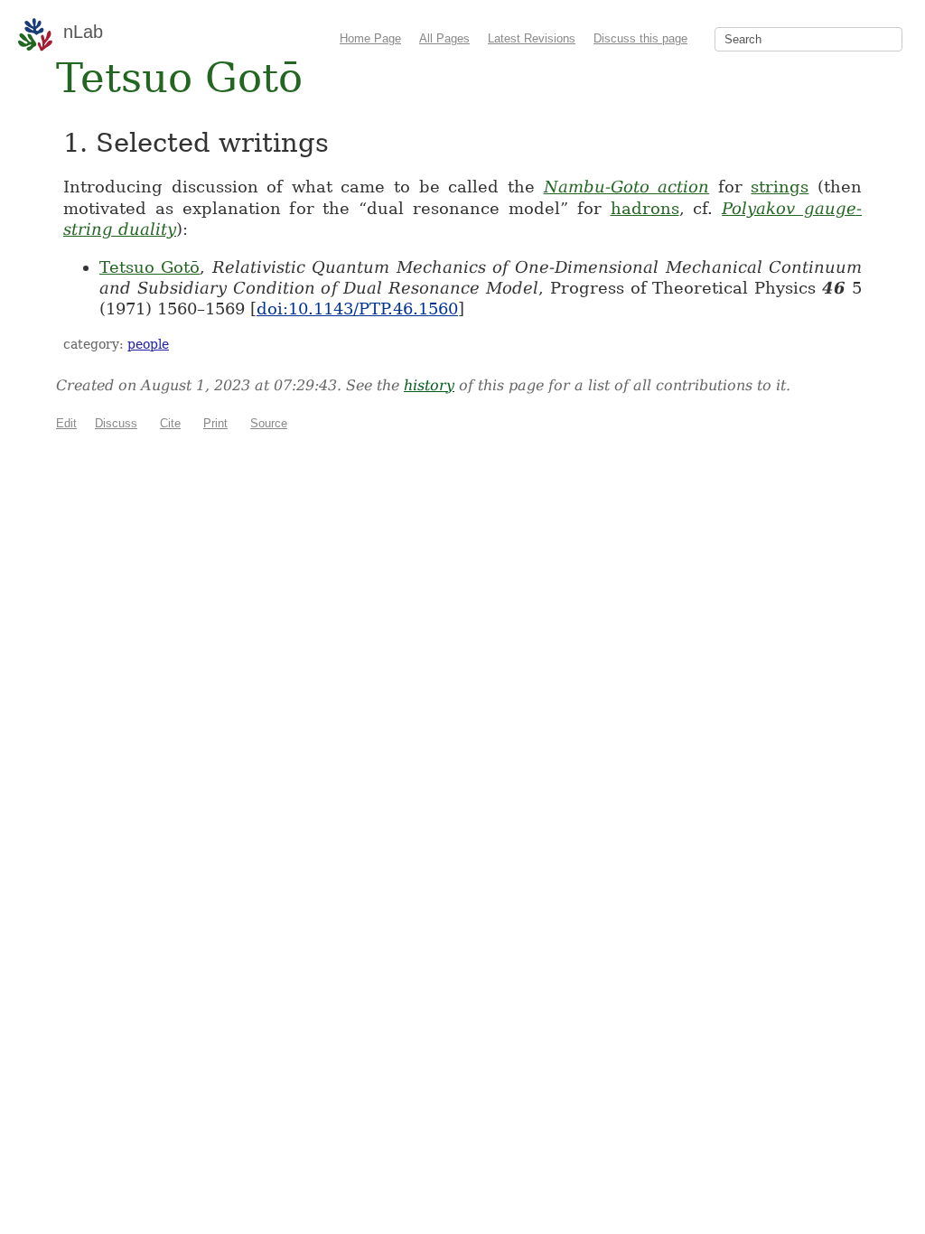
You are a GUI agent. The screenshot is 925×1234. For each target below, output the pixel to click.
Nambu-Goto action (627, 186)
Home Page (370, 38)
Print (215, 423)
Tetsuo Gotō (149, 266)
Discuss (116, 423)
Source (268, 423)
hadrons (645, 208)
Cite (170, 423)
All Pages (444, 38)
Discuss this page (640, 38)
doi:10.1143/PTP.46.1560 (357, 308)
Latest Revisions (531, 38)
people (148, 344)
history (429, 385)
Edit (66, 423)
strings (779, 186)
